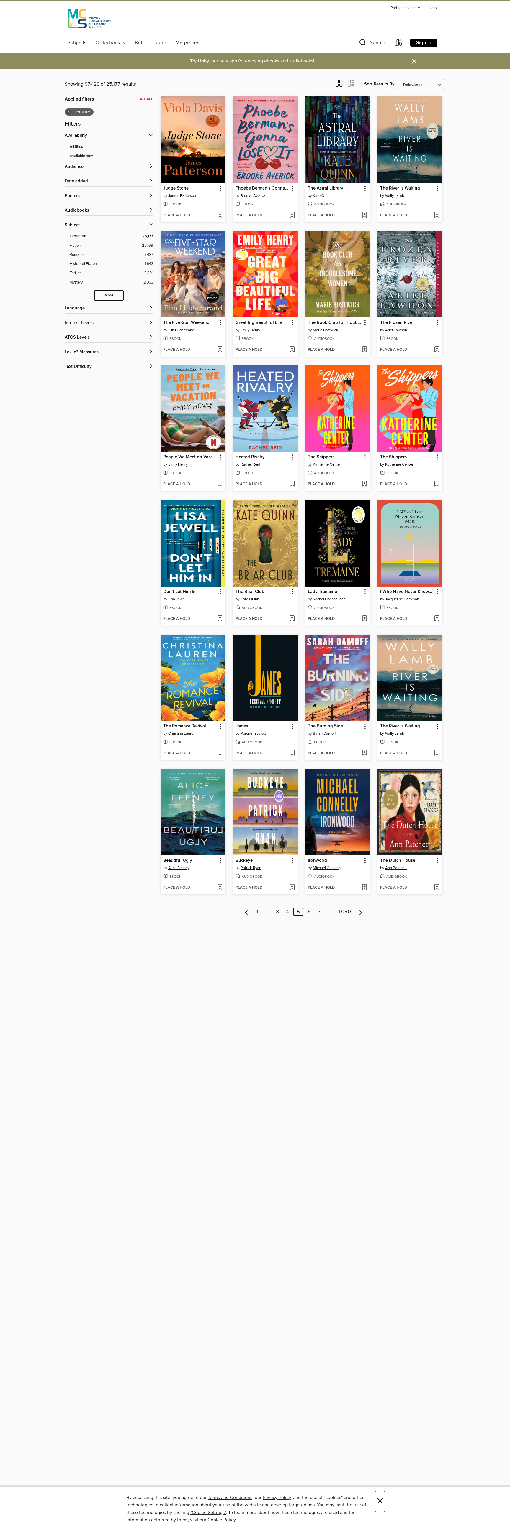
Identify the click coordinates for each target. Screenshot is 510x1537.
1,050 (344, 912)
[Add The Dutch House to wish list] (436, 888)
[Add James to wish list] (292, 753)
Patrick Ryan (251, 868)
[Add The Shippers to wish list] (364, 484)
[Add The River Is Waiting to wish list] (436, 215)
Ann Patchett (396, 868)
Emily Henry (250, 330)
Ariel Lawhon (396, 330)
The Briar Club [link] (250, 591)
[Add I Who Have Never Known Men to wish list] (436, 619)
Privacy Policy (277, 1497)
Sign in (423, 42)
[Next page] (361, 911)
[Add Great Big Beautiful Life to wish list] (292, 350)
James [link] (242, 726)
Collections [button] (108, 42)
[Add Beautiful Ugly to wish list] (219, 888)
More (108, 295)
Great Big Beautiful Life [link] (259, 322)
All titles (76, 146)
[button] (405, 8)
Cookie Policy (221, 1520)
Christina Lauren (181, 733)
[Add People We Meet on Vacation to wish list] (219, 484)
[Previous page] (246, 911)
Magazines (188, 42)
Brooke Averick (253, 195)
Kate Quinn (322, 195)
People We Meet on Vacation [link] (190, 457)
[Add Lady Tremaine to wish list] (364, 619)
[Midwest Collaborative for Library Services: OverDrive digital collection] (89, 20)
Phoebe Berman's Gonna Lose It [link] (263, 188)
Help (433, 8)
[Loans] (398, 44)
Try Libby (199, 61)
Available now (81, 156)
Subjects (77, 42)
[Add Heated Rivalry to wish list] (292, 484)
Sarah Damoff (324, 733)
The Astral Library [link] (325, 188)
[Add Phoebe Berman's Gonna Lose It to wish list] (292, 215)
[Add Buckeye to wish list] (292, 888)
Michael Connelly (327, 868)
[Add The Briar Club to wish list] (292, 619)
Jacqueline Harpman (402, 599)
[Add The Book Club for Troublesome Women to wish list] (364, 350)
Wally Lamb (394, 195)
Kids (140, 42)
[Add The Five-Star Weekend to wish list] (219, 350)
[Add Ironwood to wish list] (364, 888)
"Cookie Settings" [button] (208, 1512)
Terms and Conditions (230, 1497)
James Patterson (182, 195)
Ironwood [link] (317, 860)
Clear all (143, 99)
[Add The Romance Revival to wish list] (219, 753)
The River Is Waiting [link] (400, 188)
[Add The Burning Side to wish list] (364, 753)
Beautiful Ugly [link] (177, 860)
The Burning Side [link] (325, 726)
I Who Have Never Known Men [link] (407, 591)
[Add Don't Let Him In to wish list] (219, 619)
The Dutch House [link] (397, 860)
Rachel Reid (250, 464)
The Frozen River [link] (397, 322)
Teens (160, 42)
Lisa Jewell (177, 599)
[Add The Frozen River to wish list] (436, 350)
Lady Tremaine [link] (322, 591)
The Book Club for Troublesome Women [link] (335, 322)
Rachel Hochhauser (329, 599)
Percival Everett (253, 733)
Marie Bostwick (325, 330)
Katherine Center (327, 464)
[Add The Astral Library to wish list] (364, 215)
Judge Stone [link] (176, 188)
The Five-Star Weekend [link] (186, 322)
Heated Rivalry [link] (250, 457)
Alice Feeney (178, 868)
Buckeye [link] (244, 860)
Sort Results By (379, 84)
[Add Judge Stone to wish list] (219, 215)
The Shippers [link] (321, 457)
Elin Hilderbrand (181, 330)
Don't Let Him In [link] (179, 591)
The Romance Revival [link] (184, 726)
